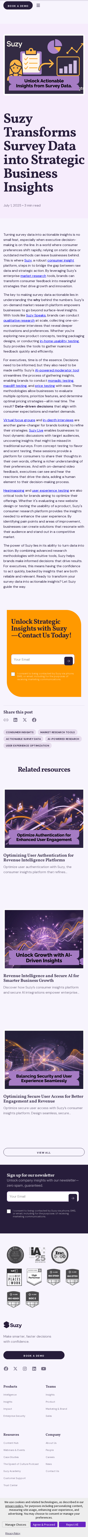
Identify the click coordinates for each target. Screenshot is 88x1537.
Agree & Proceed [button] (44, 1524)
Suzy (28, 260)
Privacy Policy (12, 1533)
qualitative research (19, 320)
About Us (51, 1442)
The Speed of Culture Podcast (21, 1464)
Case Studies (11, 1457)
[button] (36, 5)
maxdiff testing (15, 385)
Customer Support (14, 1478)
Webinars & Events (14, 1450)
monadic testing (60, 380)
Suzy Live (36, 430)
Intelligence (9, 1394)
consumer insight (60, 260)
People (50, 1450)
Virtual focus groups (19, 420)
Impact (7, 1408)
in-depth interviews (58, 420)
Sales (49, 1415)
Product (50, 1401)
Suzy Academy (12, 1471)
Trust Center (10, 1485)
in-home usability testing (59, 341)
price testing (45, 385)
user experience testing (50, 490)
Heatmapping (13, 490)
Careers (50, 1457)
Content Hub (11, 1442)
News (49, 1464)
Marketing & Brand (56, 1408)
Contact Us (52, 1471)
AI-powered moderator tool (57, 370)
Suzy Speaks (36, 315)
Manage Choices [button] (15, 1524)
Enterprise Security (14, 1415)
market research (33, 276)
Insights (7, 1401)
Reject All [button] (72, 1524)
